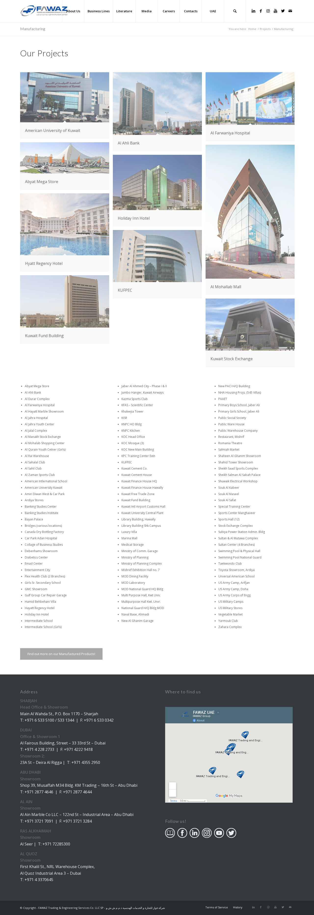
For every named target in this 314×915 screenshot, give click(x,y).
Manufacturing (32, 28)
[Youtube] (275, 10)
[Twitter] (283, 10)
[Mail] (290, 10)
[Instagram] (268, 10)
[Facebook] (260, 10)
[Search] (235, 11)
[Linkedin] (253, 10)
